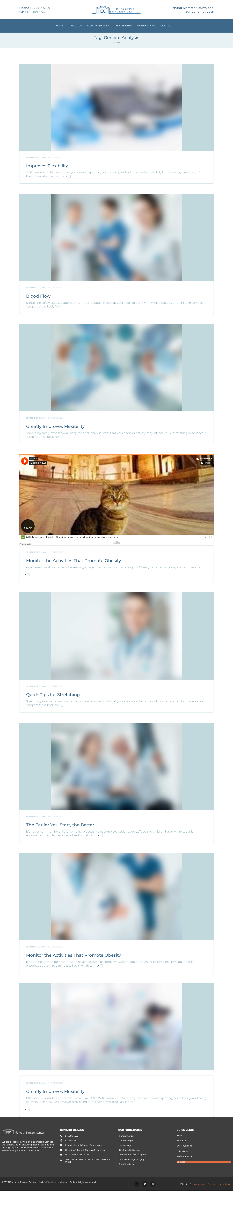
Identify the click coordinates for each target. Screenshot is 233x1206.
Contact (167, 25)
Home (59, 25)
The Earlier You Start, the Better (60, 824)
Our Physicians (98, 25)
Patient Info (146, 25)
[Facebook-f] (137, 1184)
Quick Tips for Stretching (53, 694)
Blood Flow (38, 296)
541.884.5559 (41, 8)
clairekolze (57, 157)
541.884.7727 (36, 11)
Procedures (123, 25)
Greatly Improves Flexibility (55, 426)
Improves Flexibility (47, 165)
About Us (75, 25)
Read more (70, 176)
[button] (204, 1156)
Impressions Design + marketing (212, 1184)
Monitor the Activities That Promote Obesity (73, 560)
